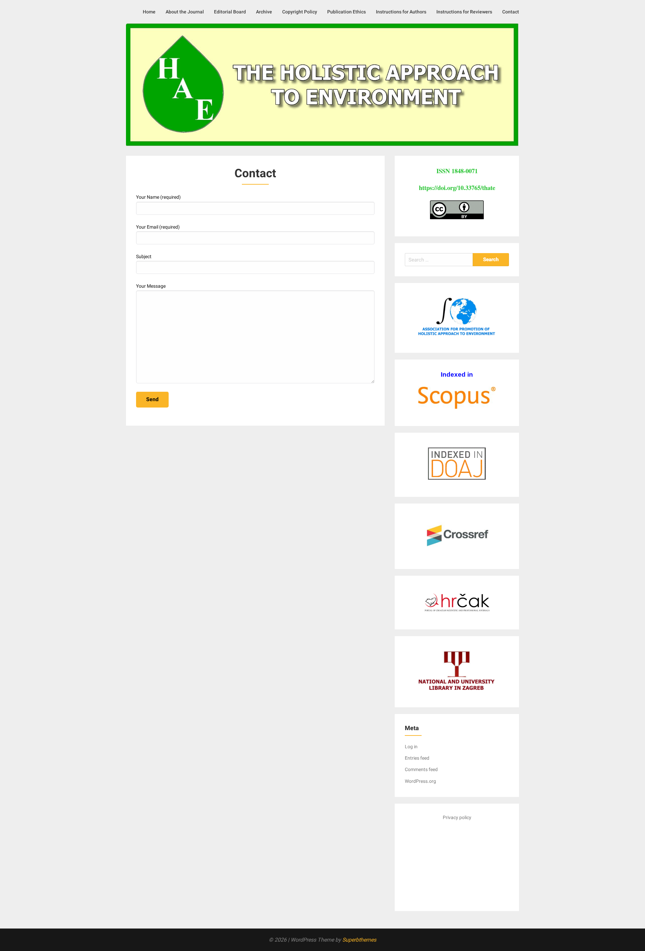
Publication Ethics (346, 11)
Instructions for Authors (401, 11)
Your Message (151, 286)
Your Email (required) (158, 227)
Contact (510, 11)
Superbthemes (359, 940)
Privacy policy (457, 817)
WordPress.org (420, 781)
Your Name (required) (158, 197)
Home (149, 11)
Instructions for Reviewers (464, 11)
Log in (411, 746)
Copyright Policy (299, 11)
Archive (264, 11)
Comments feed (421, 769)
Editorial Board (230, 11)
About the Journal (185, 11)
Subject (144, 256)
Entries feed (417, 758)
